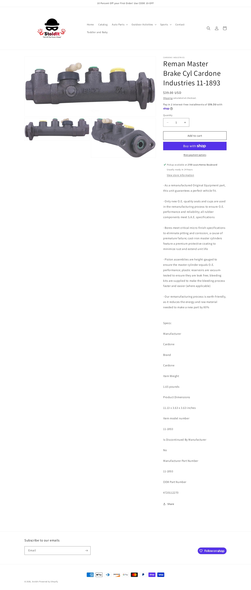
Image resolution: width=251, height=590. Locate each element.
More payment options (195, 154)
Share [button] (170, 504)
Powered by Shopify (48, 581)
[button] (119, 24)
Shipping (168, 98)
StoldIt (35, 581)
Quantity (167, 115)
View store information (180, 175)
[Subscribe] (86, 550)
